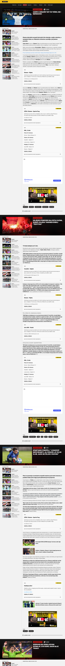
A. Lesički (47, 9)
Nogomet (13, 41)
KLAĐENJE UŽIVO (28, 117)
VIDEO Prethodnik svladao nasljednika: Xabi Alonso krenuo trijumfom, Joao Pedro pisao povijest (16, 38)
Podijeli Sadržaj (37, 9)
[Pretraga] (61, 2)
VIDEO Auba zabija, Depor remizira (15, 32)
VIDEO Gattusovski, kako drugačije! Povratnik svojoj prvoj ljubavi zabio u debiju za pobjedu (16, 55)
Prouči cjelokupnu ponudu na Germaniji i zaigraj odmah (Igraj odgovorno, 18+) (39, 52)
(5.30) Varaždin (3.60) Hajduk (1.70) (31, 275)
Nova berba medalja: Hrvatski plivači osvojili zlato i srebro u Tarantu (16, 49)
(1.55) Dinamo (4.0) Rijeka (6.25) (30, 78)
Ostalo (13, 47)
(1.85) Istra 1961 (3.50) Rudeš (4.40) (31, 333)
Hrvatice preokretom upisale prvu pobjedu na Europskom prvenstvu (16, 60)
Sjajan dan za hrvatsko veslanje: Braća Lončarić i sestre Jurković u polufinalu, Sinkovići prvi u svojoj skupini (15, 77)
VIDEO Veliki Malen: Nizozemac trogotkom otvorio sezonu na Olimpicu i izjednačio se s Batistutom (16, 43)
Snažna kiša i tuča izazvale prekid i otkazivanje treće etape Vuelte (16, 72)
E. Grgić (47, 447)
